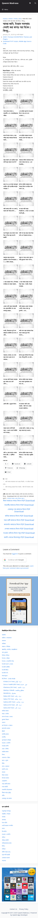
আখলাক (4, 640)
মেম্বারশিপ (4, 781)
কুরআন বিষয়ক (5, 719)
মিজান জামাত (5, 775)
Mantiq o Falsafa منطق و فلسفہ (13, 690)
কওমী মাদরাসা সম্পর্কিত (7, 825)
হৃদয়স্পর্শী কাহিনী (6, 855)
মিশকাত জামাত (5, 778)
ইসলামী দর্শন (5, 673)
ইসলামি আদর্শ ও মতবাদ (7, 664)
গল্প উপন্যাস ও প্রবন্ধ (7, 725)
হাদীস (3, 795)
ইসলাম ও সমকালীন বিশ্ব (8, 661)
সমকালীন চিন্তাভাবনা (7, 789)
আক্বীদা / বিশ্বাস (6, 814)
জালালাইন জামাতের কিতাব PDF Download (19, 524)
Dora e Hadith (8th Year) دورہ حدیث (15, 684)
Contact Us (13, 909)
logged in (15, 554)
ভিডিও (3, 846)
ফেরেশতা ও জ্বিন (6, 757)
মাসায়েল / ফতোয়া (13, 19)
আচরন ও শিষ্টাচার (6, 646)
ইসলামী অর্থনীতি (6, 667)
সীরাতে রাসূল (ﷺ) (6, 792)
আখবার (3, 817)
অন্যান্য (4, 860)
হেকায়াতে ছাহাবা (6, 858)
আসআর (4, 820)
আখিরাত (4, 643)
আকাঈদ (4, 635)
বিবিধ (3, 763)
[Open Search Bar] (35, 3)
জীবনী (3, 731)
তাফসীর (4, 737)
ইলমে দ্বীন (4, 822)
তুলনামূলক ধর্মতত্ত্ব (6, 740)
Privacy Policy (23, 909)
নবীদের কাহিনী (5, 840)
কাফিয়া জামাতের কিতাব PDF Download (19, 515)
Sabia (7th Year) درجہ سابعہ (12, 699)
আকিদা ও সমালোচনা (6, 638)
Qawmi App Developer (20, 915)
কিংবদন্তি (4, 831)
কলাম (3, 828)
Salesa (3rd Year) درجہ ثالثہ (12, 705)
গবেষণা (3, 722)
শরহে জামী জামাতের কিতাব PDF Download (19, 520)
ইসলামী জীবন (5, 670)
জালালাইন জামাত (6, 728)
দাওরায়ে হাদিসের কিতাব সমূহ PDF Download (19, 533)
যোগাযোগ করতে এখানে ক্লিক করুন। (16, 498)
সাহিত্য (3, 849)
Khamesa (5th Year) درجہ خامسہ (14, 687)
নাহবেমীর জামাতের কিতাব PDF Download (19, 505)
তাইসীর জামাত (5, 734)
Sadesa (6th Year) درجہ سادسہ (13, 702)
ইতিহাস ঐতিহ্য (5, 655)
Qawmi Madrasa (10, 3)
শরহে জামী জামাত (6, 784)
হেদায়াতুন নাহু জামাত (7, 798)
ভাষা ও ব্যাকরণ (5, 766)
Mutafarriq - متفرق (9, 693)
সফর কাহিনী (5, 787)
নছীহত (3, 837)
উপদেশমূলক (5, 676)
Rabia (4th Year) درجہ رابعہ (12, 696)
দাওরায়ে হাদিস (5, 746)
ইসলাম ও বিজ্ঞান (6, 658)
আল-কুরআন (5, 652)
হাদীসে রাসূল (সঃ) (6, 852)
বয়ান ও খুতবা (5, 760)
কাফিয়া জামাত (5, 711)
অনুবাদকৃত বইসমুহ (6, 811)
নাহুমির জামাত (5, 751)
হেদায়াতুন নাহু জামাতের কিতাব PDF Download (19, 510)
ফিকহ (3, 754)
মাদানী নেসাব (5, 769)
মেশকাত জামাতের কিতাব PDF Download (19, 528)
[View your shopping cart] (30, 3)
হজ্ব (20, 19)
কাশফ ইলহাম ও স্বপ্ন (7, 716)
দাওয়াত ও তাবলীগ (6, 743)
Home (5, 19)
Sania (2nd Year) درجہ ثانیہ (12, 708)
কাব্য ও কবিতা (5, 714)
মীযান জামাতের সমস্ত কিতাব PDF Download (19, 500)
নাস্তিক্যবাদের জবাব (6, 843)
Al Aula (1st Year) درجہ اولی (12, 681)
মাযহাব (3, 772)
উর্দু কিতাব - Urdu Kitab (8, 678)
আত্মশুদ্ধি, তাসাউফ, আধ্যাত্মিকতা (9, 649)
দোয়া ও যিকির (5, 749)
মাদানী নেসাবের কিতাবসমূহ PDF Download (19, 537)
